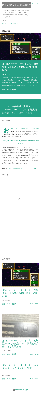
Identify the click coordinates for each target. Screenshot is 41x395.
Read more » (34, 304)
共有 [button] (3, 89)
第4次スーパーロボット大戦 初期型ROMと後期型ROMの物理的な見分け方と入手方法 (20, 343)
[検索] (33, 3)
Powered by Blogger (21, 390)
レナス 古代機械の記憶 (15, 168)
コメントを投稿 (11, 89)
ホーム (4, 23)
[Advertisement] (20, 238)
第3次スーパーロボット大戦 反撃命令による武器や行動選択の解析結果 (20, 66)
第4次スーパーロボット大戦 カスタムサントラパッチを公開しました (20, 368)
